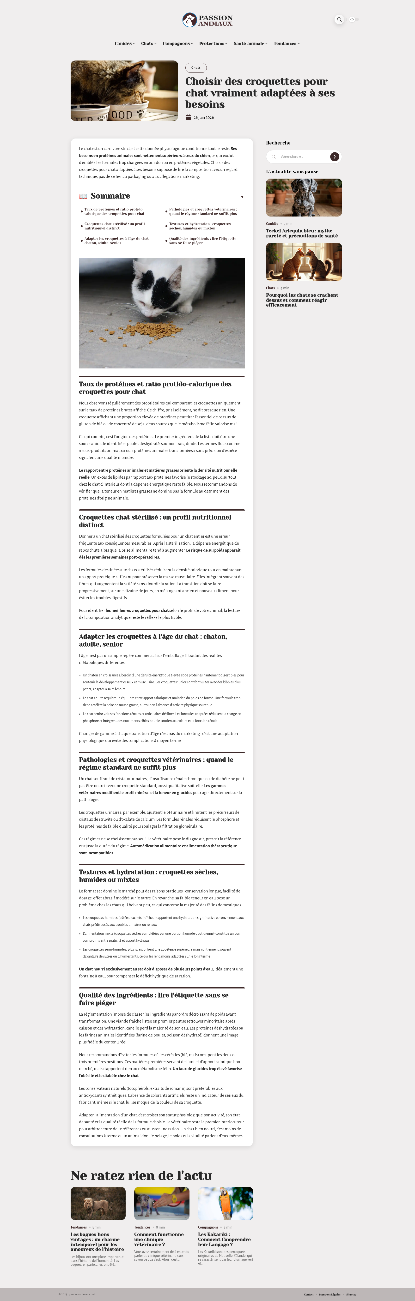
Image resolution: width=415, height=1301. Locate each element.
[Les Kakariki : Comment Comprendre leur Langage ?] (225, 1203)
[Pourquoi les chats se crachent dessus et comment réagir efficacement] (304, 262)
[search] (339, 19)
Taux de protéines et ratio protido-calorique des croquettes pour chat (114, 211)
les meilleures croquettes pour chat (137, 610)
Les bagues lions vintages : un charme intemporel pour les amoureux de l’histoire (97, 1242)
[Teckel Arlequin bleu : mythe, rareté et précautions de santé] (304, 198)
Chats (196, 67)
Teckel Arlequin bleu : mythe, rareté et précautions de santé (302, 233)
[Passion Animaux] (207, 19)
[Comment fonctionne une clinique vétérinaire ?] (161, 1203)
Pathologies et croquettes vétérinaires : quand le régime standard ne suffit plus (203, 211)
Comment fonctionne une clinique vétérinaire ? (159, 1239)
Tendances (79, 1227)
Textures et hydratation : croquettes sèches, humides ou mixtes (200, 226)
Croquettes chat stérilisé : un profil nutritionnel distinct (115, 226)
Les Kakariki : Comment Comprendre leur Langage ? (224, 1239)
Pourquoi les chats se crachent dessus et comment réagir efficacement (302, 300)
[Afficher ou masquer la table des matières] (187, 196)
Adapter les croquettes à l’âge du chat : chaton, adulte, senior (117, 241)
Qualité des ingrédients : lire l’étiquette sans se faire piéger (202, 241)
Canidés (272, 224)
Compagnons (208, 1227)
